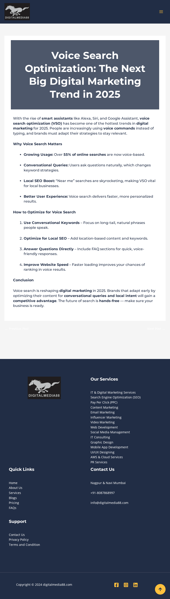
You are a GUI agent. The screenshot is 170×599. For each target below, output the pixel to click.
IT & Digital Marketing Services (113, 392)
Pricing (14, 503)
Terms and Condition (24, 545)
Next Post (156, 329)
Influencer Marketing (106, 417)
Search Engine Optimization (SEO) (116, 397)
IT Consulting (100, 437)
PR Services (99, 462)
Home (13, 483)
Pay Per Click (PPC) (104, 402)
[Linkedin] (135, 584)
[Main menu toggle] (161, 11)
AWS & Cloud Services (107, 457)
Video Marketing (103, 422)
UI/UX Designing (102, 452)
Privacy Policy (19, 539)
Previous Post (17, 329)
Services (15, 493)
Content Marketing (104, 407)
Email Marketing (103, 412)
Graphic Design (102, 442)
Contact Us (17, 535)
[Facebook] (116, 584)
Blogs (13, 498)
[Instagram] (126, 584)
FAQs (12, 508)
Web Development (104, 427)
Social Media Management (110, 432)
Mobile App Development (109, 447)
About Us (15, 488)
